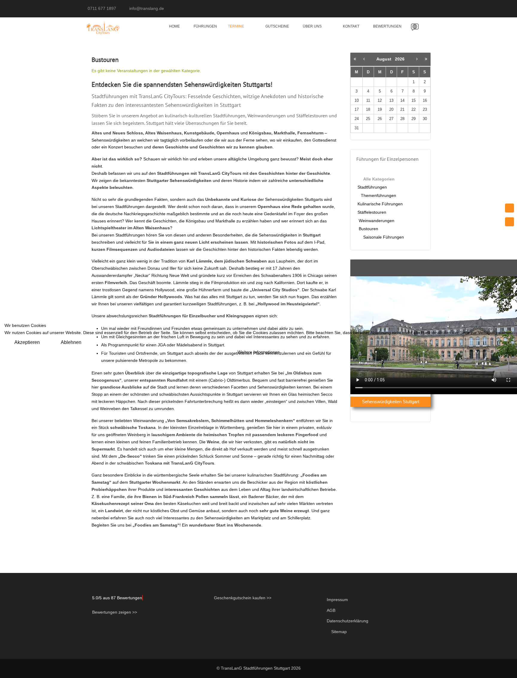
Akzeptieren (27, 342)
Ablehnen (71, 342)
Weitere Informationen (259, 352)
